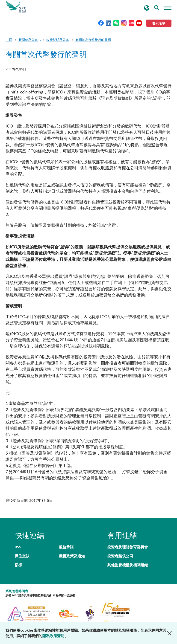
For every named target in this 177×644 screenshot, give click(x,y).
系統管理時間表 (17, 591)
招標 (18, 565)
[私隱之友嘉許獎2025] (31, 613)
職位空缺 (22, 556)
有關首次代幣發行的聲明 (93, 40)
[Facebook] (101, 22)
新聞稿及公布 (28, 40)
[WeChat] (116, 22)
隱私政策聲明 (53, 635)
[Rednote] (131, 22)
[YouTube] (139, 22)
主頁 (9, 40)
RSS (18, 547)
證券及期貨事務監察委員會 (16, 6)
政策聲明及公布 (57, 40)
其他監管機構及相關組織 (127, 565)
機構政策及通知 (72, 556)
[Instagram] (124, 22)
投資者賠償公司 (120, 556)
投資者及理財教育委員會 (127, 547)
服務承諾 (66, 547)
